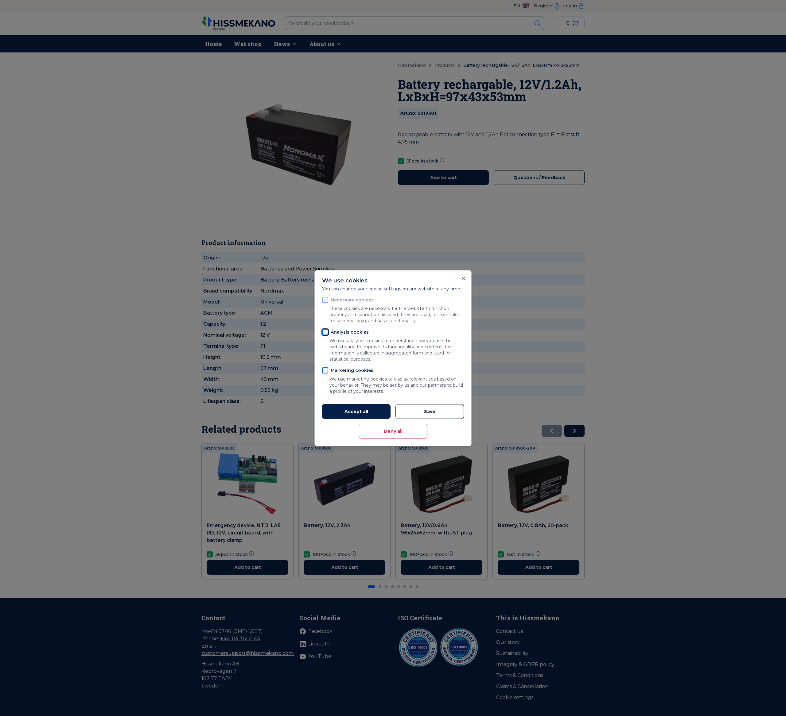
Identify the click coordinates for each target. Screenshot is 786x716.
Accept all (356, 411)
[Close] (463, 278)
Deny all (393, 431)
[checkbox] (325, 300)
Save (429, 411)
